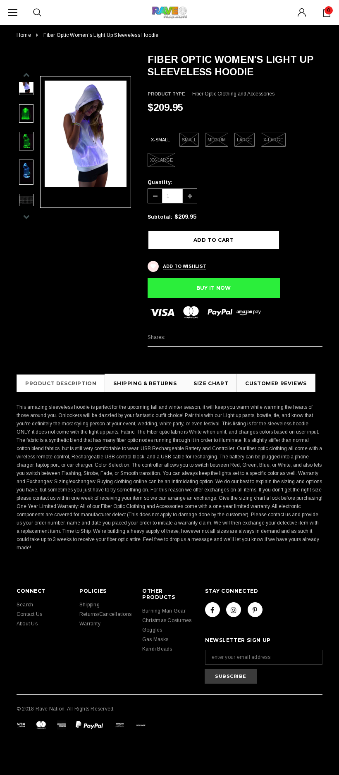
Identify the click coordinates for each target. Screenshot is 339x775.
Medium (217, 139)
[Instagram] (233, 609)
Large (244, 139)
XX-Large (161, 159)
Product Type (166, 93)
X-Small (160, 139)
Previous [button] (26, 75)
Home (24, 35)
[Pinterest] (255, 609)
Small (189, 139)
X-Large (273, 139)
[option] (86, 134)
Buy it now (213, 288)
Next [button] (26, 217)
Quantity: (160, 182)
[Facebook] (212, 609)
